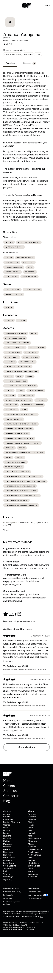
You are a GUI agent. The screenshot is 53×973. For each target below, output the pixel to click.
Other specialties (10, 252)
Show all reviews (26, 747)
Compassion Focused (14, 591)
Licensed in (10, 315)
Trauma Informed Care (14, 574)
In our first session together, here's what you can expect (25, 144)
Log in (47, 5)
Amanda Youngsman (23, 34)
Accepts (8, 328)
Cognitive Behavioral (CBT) (16, 548)
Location (8, 517)
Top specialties (9, 237)
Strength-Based (11, 561)
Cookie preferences (34, 898)
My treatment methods (17, 542)
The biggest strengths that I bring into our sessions (24, 170)
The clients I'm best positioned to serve (22, 195)
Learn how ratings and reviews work (19, 621)
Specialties (10, 232)
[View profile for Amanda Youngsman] (10, 22)
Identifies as (10, 302)
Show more (8, 661)
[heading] (12, 614)
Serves (7, 284)
